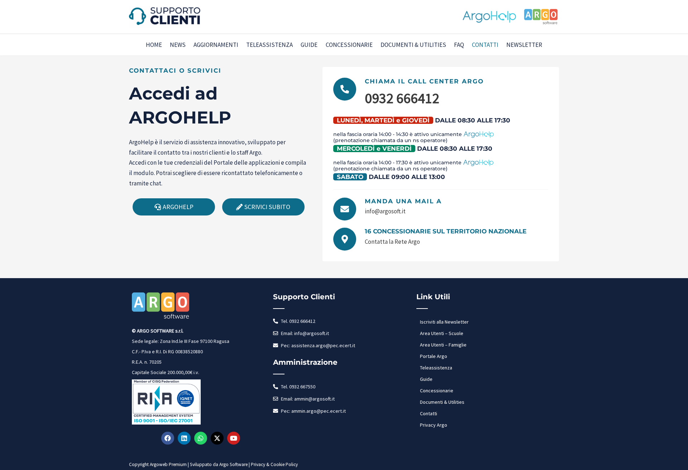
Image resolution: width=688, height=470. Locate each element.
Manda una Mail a (403, 201)
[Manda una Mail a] (344, 209)
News (178, 45)
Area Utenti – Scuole (441, 333)
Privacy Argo (433, 425)
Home (154, 45)
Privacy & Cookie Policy (274, 464)
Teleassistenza (269, 45)
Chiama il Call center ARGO (424, 81)
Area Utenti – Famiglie (443, 344)
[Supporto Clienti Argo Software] (165, 16)
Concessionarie (349, 45)
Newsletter (524, 45)
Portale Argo (433, 356)
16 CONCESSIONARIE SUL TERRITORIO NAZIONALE (445, 231)
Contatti (485, 45)
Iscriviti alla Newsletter (444, 322)
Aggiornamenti (216, 45)
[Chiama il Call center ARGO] (344, 89)
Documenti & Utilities (413, 45)
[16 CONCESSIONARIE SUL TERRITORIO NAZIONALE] (344, 239)
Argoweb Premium (168, 464)
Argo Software (233, 464)
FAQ (459, 45)
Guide (309, 45)
